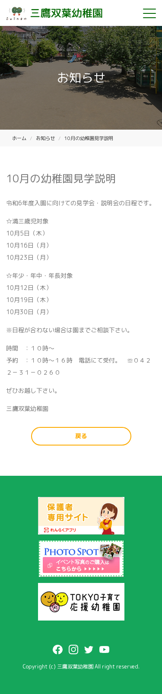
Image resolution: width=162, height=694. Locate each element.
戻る (81, 436)
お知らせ (45, 138)
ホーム (19, 138)
